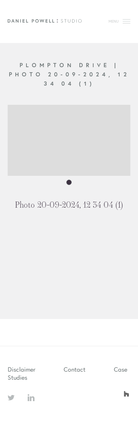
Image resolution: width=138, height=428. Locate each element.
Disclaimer (21, 369)
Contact (74, 369)
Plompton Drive (67, 65)
